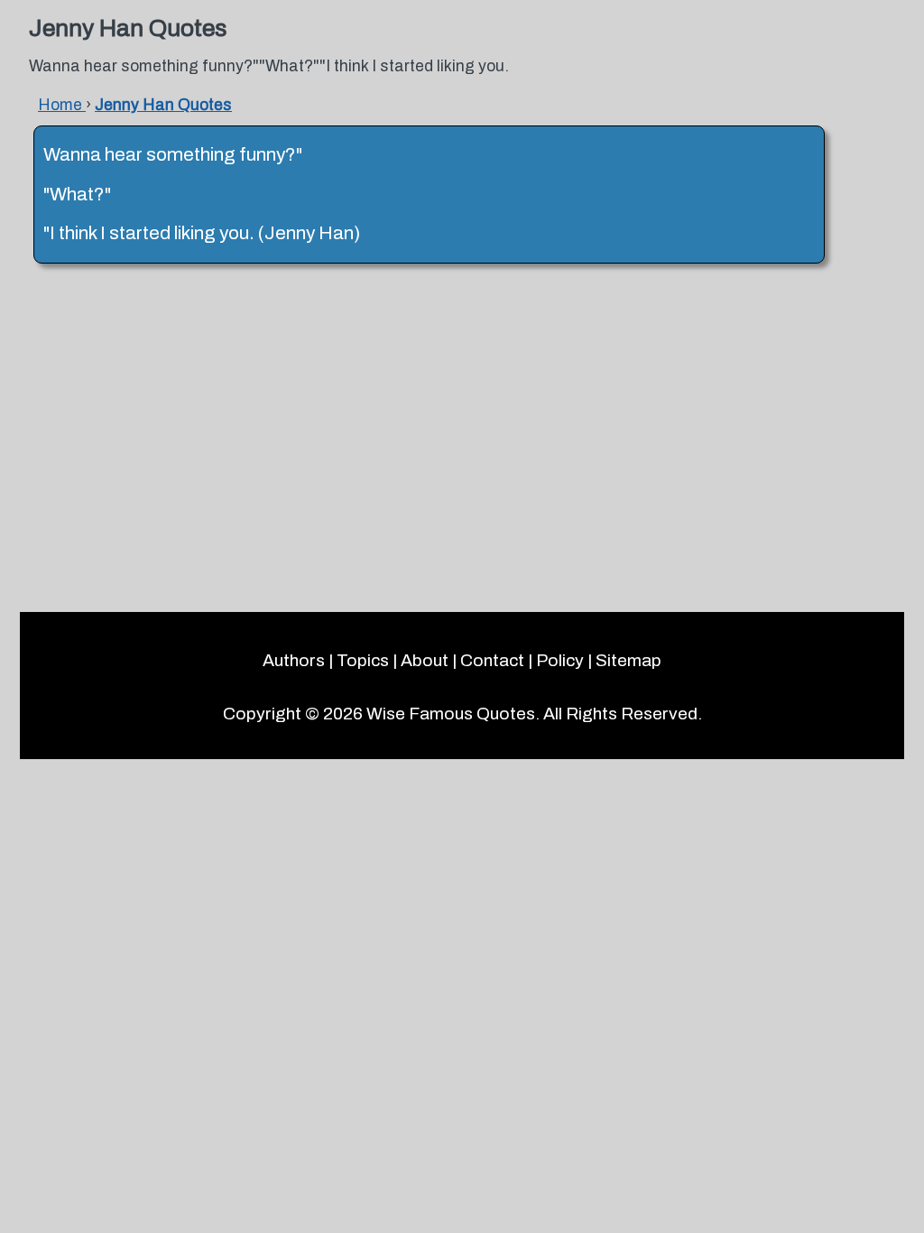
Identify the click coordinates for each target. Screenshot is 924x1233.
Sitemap (628, 660)
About (424, 660)
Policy (560, 660)
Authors (294, 660)
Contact (492, 660)
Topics (363, 660)
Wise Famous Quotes (450, 713)
